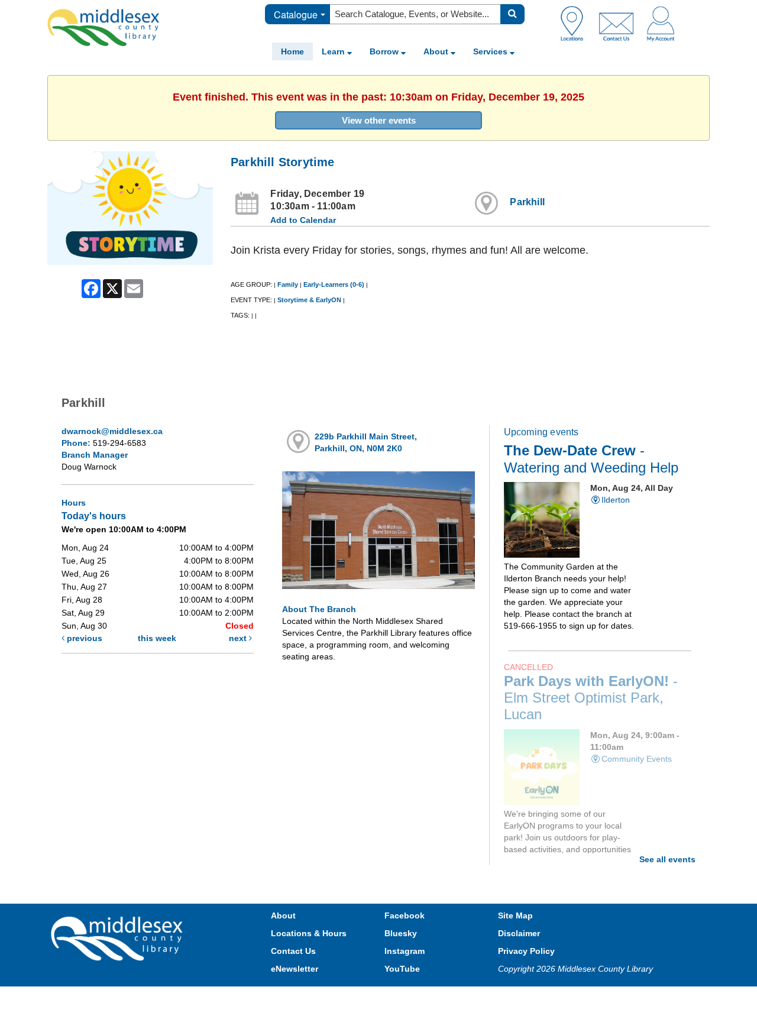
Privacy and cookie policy (326, 998)
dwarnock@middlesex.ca (112, 431)
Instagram (404, 951)
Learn (334, 51)
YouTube (402, 968)
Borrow (385, 51)
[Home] (103, 27)
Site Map (515, 915)
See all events (667, 859)
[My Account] (660, 23)
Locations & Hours (309, 933)
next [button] (239, 638)
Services (491, 51)
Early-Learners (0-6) (333, 284)
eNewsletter (294, 968)
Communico (456, 998)
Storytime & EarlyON (309, 299)
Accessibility (403, 998)
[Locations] (576, 23)
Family (287, 284)
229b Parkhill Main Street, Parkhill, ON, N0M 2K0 (366, 442)
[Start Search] (512, 14)
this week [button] (157, 638)
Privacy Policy (526, 951)
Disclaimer (519, 933)
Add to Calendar (303, 220)
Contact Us (293, 951)
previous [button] (83, 638)
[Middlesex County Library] (118, 938)
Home (292, 51)
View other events (379, 120)
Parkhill (527, 202)
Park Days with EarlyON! (591, 698)
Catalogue (296, 14)
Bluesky (400, 933)
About (437, 51)
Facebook (404, 915)
